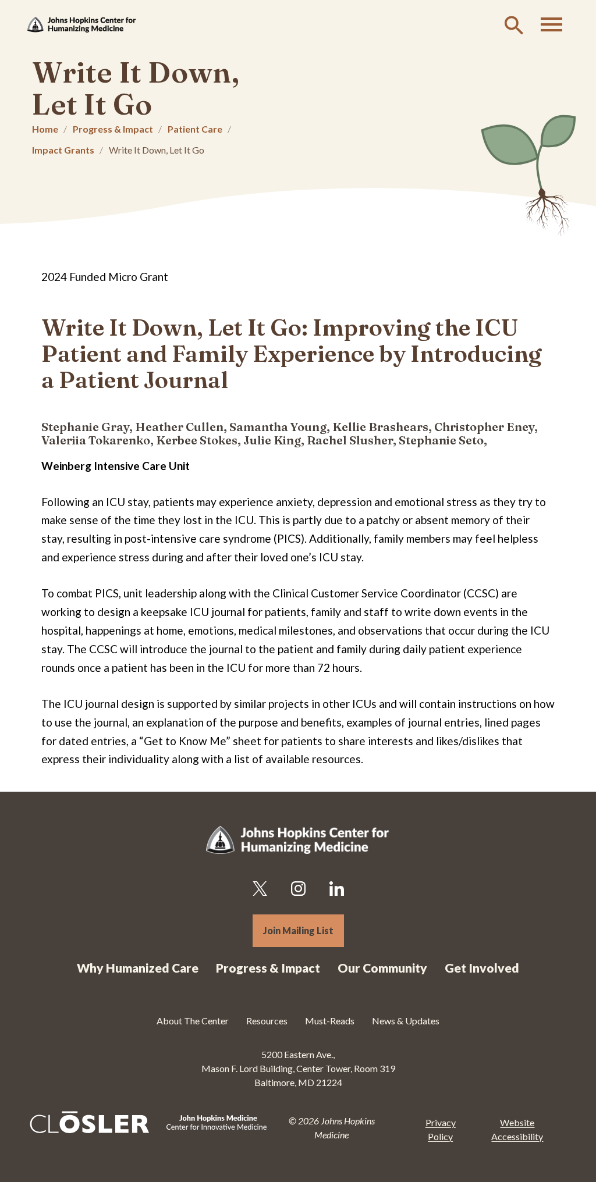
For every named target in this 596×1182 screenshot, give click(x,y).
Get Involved (482, 967)
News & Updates (405, 1020)
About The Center (193, 1020)
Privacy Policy (440, 1129)
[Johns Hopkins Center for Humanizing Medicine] (81, 24)
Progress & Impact (113, 128)
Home (45, 128)
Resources (267, 1020)
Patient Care (195, 128)
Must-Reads (329, 1020)
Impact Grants (63, 149)
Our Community (382, 967)
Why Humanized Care (137, 967)
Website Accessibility (517, 1129)
